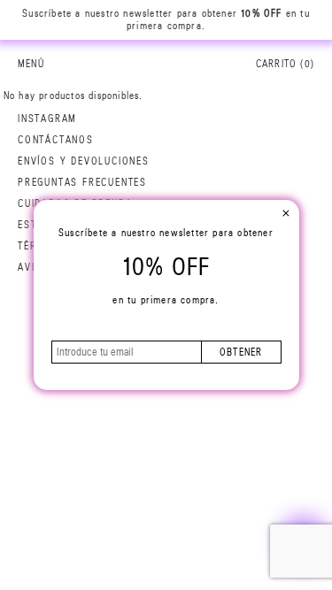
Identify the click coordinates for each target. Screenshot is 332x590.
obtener (241, 352)
